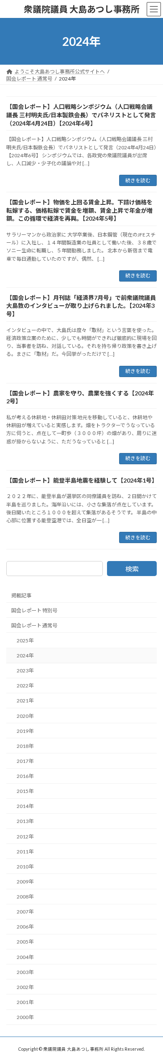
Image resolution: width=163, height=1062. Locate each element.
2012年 (25, 836)
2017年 (25, 761)
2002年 (25, 987)
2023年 (25, 670)
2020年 (25, 716)
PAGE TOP (150, 1021)
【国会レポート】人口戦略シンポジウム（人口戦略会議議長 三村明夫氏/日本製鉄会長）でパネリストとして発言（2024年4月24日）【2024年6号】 (81, 114)
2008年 (25, 896)
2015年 (25, 791)
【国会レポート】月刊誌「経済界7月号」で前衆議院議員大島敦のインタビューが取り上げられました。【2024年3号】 (81, 305)
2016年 (25, 776)
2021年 (25, 701)
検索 (132, 569)
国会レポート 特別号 (34, 610)
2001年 (25, 1002)
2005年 (25, 942)
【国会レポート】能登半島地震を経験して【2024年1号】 (82, 480)
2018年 (25, 746)
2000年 (25, 1017)
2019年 (25, 731)
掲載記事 (21, 595)
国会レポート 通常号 (34, 625)
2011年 (25, 851)
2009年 (25, 881)
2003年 (25, 972)
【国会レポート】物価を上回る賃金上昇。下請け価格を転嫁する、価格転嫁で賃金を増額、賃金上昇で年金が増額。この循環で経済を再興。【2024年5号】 (79, 210)
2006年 (25, 927)
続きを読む (137, 180)
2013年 (25, 821)
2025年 (25, 640)
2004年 (25, 957)
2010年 (25, 866)
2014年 (25, 806)
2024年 (25, 655)
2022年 (25, 686)
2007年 (25, 911)
